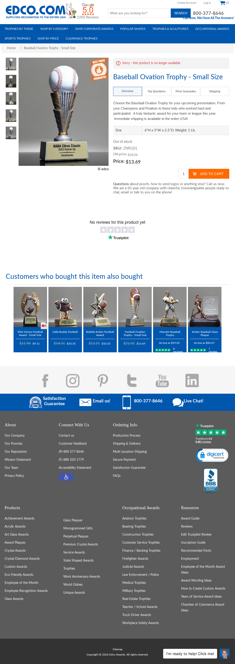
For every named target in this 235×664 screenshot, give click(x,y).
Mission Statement (18, 459)
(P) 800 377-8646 (71, 451)
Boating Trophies (134, 526)
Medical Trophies (134, 583)
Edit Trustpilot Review (196, 534)
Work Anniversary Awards (81, 576)
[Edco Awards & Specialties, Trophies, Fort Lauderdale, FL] (211, 481)
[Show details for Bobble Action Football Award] (100, 307)
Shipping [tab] (214, 91)
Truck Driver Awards (136, 615)
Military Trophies (133, 591)
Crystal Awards (15, 550)
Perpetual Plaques (75, 536)
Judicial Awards (133, 566)
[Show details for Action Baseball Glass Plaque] (204, 307)
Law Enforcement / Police (140, 574)
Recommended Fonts (196, 550)
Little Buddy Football (65, 332)
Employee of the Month (21, 583)
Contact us (66, 435)
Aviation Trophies (134, 518)
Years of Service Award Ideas (201, 596)
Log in (207, 2)
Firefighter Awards (135, 558)
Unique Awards (74, 592)
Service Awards (74, 552)
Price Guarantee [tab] (186, 91)
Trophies (69, 568)
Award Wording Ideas (196, 580)
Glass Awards (14, 599)
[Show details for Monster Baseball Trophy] (170, 307)
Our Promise (13, 443)
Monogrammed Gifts (78, 528)
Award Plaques (15, 542)
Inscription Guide (193, 542)
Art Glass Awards (17, 534)
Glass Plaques (72, 520)
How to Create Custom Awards (203, 588)
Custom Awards (16, 566)
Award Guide (190, 518)
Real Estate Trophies (136, 599)
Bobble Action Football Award (100, 333)
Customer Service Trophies (141, 542)
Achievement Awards (19, 518)
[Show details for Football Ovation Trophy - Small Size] (135, 307)
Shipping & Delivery (127, 443)
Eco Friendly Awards (19, 574)
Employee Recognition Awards (26, 591)
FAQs (116, 476)
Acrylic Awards (15, 526)
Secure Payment (124, 459)
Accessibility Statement (75, 467)
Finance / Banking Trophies (141, 550)
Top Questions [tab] (156, 91)
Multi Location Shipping (130, 451)
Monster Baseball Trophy (169, 333)
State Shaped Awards (78, 560)
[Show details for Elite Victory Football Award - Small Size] (30, 307)
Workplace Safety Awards (140, 623)
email (125, 192)
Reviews (187, 526)
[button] (66, 477)
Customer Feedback (73, 443)
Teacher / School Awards (139, 607)
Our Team (11, 467)
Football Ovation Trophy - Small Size (134, 333)
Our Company (15, 435)
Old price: (120, 154)
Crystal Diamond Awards (22, 558)
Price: (119, 161)
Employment (190, 558)
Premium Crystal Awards (80, 544)
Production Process (126, 435)
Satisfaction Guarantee (129, 467)
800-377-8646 (208, 13)
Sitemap (118, 649)
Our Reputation (16, 451)
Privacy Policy (14, 476)
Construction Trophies (138, 534)
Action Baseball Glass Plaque (205, 333)
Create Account (186, 2)
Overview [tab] (127, 91)
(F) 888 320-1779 (71, 459)
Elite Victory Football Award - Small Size (30, 333)
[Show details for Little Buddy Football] (65, 307)
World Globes (73, 584)
